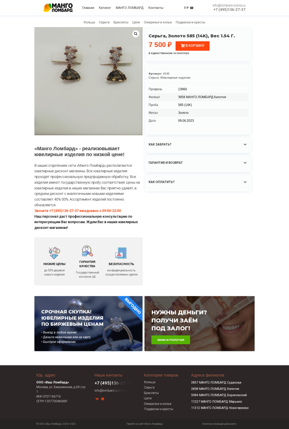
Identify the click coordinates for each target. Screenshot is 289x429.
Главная (88, 8)
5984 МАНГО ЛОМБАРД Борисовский (219, 395)
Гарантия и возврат (166, 163)
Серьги (104, 22)
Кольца (89, 22)
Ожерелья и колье (158, 22)
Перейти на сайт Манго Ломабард (144, 424)
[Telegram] (102, 399)
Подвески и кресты (190, 22)
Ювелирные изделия (175, 77)
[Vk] (97, 399)
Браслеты (120, 22)
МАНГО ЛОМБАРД (130, 8)
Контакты (155, 8)
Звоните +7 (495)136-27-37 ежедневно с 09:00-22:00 (77, 211)
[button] (193, 46)
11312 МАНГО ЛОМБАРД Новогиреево (220, 408)
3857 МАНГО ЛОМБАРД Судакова (216, 382)
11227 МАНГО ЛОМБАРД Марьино (216, 401)
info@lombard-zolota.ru (229, 5)
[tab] (199, 144)
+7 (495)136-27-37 (229, 9)
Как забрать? (160, 144)
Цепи (136, 22)
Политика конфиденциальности (219, 424)
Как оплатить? (162, 182)
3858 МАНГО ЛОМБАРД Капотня (215, 389)
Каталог (105, 8)
